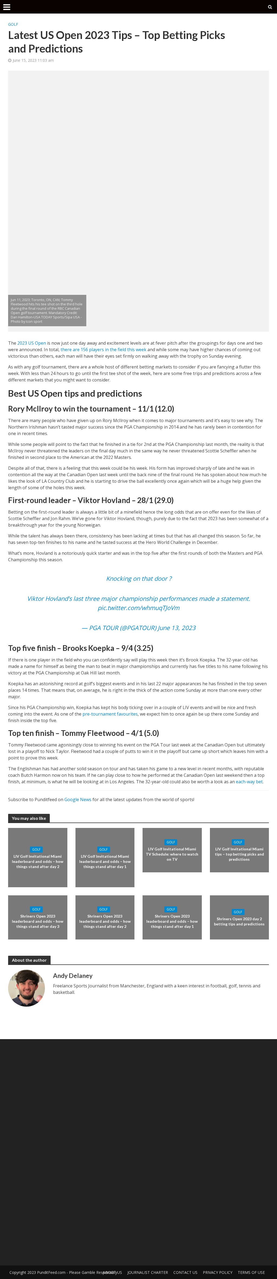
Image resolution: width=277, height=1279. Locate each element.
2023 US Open (31, 343)
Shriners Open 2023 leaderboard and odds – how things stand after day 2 (105, 921)
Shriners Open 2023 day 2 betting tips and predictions (239, 921)
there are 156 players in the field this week (103, 350)
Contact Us (185, 1272)
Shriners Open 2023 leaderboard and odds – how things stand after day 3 (37, 921)
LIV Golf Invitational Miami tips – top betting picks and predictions (239, 854)
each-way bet (249, 782)
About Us (112, 1272)
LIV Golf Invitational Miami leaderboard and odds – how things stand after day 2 (37, 861)
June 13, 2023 (177, 628)
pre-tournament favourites (110, 714)
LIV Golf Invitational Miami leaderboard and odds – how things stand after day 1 (105, 861)
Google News (77, 799)
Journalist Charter (147, 1272)
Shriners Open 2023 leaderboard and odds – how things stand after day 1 (172, 921)
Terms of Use (251, 1272)
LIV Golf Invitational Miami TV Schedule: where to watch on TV (172, 854)
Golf (13, 24)
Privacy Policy (217, 1272)
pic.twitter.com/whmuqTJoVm (138, 607)
